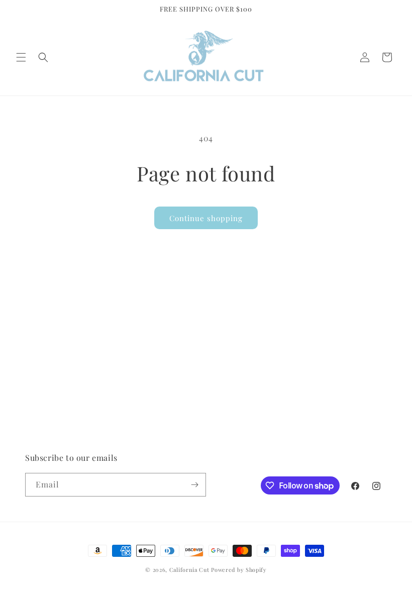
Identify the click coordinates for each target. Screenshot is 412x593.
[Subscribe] (194, 485)
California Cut (190, 569)
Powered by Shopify (239, 569)
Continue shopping (206, 218)
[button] (21, 57)
